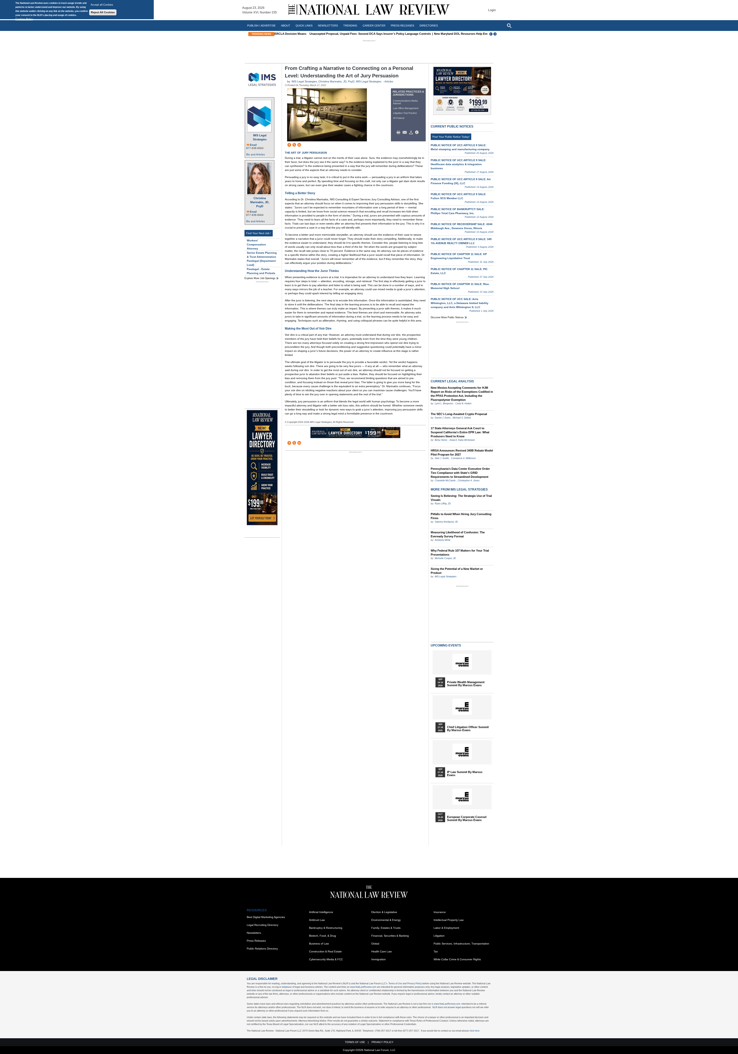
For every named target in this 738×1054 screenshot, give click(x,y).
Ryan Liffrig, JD (443, 503)
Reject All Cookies (103, 12)
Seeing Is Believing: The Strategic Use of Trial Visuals (461, 497)
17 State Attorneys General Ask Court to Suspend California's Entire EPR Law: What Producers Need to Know (460, 432)
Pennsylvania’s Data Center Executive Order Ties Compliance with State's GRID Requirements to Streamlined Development (460, 472)
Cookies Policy (24, 19)
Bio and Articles (255, 154)
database (287, 987)
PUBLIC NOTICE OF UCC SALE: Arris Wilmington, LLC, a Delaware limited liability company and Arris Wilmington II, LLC (459, 303)
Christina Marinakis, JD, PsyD (259, 202)
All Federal (398, 118)
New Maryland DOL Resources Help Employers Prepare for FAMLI (445, 33)
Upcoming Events (446, 645)
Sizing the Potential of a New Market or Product (457, 570)
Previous (491, 33)
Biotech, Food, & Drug (322, 935)
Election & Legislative (384, 912)
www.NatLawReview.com (363, 987)
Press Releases (256, 940)
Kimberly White (442, 540)
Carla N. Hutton (463, 403)
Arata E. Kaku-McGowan (462, 440)
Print (399, 132)
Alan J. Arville (442, 458)
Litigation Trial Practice (405, 113)
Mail (405, 132)
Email (253, 144)
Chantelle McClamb (445, 480)
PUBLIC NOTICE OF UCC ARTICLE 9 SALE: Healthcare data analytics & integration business (458, 164)
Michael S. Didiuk (462, 417)
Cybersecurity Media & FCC (326, 959)
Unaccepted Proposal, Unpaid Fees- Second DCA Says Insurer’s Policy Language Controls (337, 33)
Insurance (440, 912)
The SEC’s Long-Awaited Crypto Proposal (459, 414)
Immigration (378, 959)
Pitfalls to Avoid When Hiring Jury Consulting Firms (461, 516)
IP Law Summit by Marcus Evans (464, 774)
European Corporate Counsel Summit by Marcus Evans (466, 818)
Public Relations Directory (262, 948)
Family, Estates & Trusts (386, 927)
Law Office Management (405, 108)
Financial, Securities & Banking (390, 935)
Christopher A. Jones (469, 480)
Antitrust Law (317, 919)
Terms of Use (395, 983)
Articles (388, 81)
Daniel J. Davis (442, 417)
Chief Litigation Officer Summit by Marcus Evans (468, 729)
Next (495, 33)
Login (492, 10)
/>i (417, 132)
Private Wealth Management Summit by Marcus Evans (466, 684)
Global (375, 943)
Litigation (439, 935)
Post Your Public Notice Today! (451, 136)
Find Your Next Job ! (258, 233)
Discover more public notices (447, 317)
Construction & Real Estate (325, 951)
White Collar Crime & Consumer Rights (457, 959)
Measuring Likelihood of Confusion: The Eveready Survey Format (458, 534)
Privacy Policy (414, 983)
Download (412, 132)
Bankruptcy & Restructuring (325, 927)
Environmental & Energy (386, 919)
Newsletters (328, 25)
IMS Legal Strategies (260, 137)
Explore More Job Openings (259, 278)
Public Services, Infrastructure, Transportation (461, 943)
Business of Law (319, 943)
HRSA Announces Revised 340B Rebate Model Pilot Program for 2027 (462, 452)
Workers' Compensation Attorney (256, 244)
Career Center (374, 25)
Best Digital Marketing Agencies (266, 917)
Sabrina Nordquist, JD (446, 521)
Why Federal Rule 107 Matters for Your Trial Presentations (460, 552)
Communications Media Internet (405, 102)
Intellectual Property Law (449, 919)
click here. (475, 1030)
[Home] (369, 10)
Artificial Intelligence (321, 912)
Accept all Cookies (102, 4)
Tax (436, 951)
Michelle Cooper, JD (445, 558)
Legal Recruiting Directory (262, 924)
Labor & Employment (446, 927)
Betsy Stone (441, 440)
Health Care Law (381, 951)
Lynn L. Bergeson (444, 403)
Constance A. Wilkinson (463, 458)
